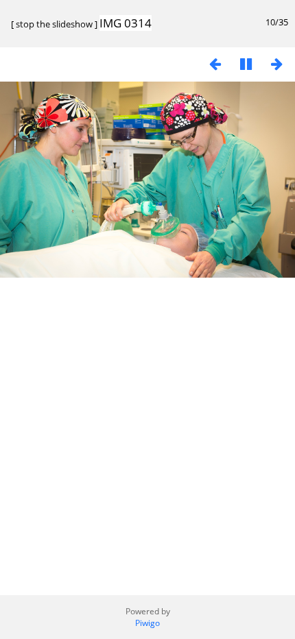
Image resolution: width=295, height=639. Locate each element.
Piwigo (147, 623)
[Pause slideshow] (245, 63)
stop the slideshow (54, 24)
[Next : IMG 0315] (276, 63)
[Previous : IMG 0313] (214, 63)
